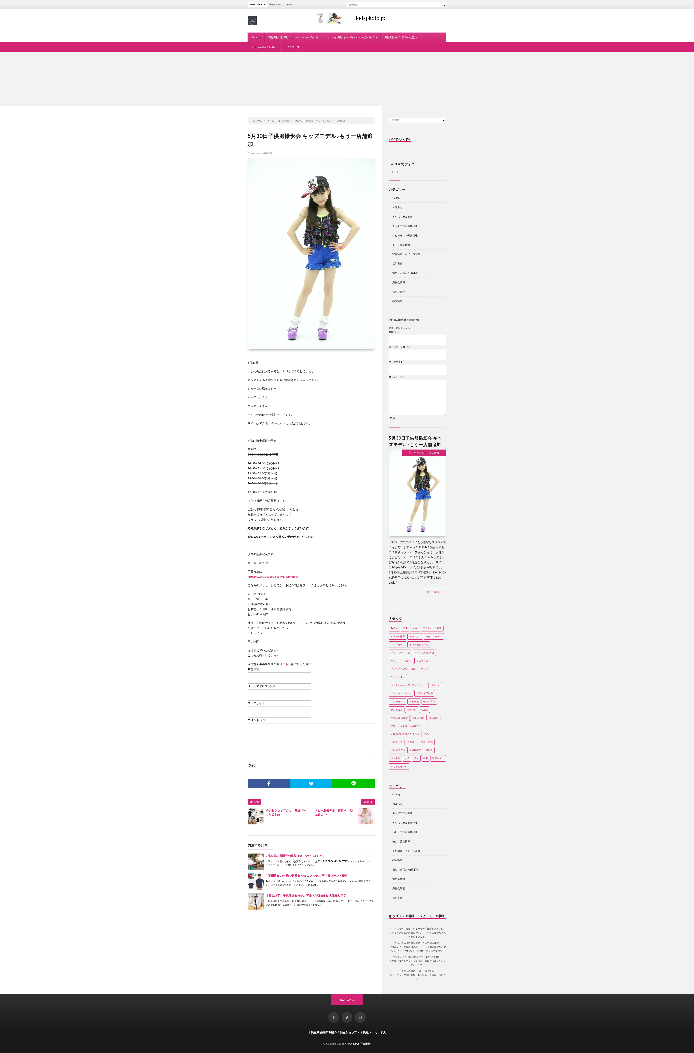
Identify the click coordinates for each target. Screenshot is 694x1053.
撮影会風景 (398, 291)
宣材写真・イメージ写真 (406, 254)
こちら (286, 664)
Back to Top (347, 1000)
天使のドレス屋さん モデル (405, 733)
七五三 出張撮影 (399, 717)
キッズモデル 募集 (400, 652)
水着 (407, 758)
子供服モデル (398, 750)
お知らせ (397, 207)
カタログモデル (434, 636)
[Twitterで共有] (311, 783)
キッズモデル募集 (402, 216)
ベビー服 (414, 701)
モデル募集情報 (401, 244)
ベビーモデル (398, 701)
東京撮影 (395, 758)
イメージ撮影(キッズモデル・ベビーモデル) (352, 37)
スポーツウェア (420, 668)
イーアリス (415, 636)
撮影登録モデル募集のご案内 (400, 37)
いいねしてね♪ (400, 139)
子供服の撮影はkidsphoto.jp (404, 319)
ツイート (394, 171)
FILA (405, 628)
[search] (443, 4)
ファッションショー (401, 693)
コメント (257, 720)
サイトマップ (291, 47)
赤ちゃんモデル (399, 766)
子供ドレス (396, 742)
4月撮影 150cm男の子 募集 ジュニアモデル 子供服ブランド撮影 (307, 875)
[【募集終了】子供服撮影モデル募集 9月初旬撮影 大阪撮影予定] (256, 901)
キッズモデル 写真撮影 (357, 1043)
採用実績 (397, 263)
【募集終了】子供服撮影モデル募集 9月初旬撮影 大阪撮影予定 (306, 895)
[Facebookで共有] (269, 783)
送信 (252, 765)
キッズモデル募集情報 (261, 153)
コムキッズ (422, 660)
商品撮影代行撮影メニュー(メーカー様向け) (293, 37)
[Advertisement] (347, 79)
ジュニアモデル (399, 668)
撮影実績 (397, 301)
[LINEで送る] (353, 783)
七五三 (424, 709)
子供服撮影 (415, 750)
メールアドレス (261, 686)
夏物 (393, 725)
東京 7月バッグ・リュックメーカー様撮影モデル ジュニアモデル (372, 4)
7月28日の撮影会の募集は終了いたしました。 (295, 855)
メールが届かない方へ (264, 47)
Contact (256, 37)
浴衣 (416, 758)
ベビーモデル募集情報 (405, 235)
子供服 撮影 (426, 742)
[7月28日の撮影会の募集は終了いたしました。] (256, 862)
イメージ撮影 (398, 636)
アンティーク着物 (432, 628)
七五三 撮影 (418, 717)
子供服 (410, 742)
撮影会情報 (398, 282)
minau (415, 628)
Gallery (396, 197)
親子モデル (438, 758)
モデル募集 (429, 701)
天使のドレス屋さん (410, 725)
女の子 (427, 733)
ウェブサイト (256, 703)
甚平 (425, 758)
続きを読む (433, 591)
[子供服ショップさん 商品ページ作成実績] (256, 816)
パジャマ (435, 685)
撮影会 (429, 750)
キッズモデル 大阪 (424, 652)
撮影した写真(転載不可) (405, 272)
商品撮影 (433, 717)
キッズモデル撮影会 (401, 660)
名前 (254, 669)
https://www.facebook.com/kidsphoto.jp (273, 576)
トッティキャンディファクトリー (408, 685)
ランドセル (396, 709)
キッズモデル (398, 644)
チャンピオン (398, 677)
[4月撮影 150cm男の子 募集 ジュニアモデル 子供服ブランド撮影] (256, 881)
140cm (394, 628)
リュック (411, 709)
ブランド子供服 (424, 693)
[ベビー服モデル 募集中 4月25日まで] (366, 816)
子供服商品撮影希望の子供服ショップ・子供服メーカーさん (347, 1032)
